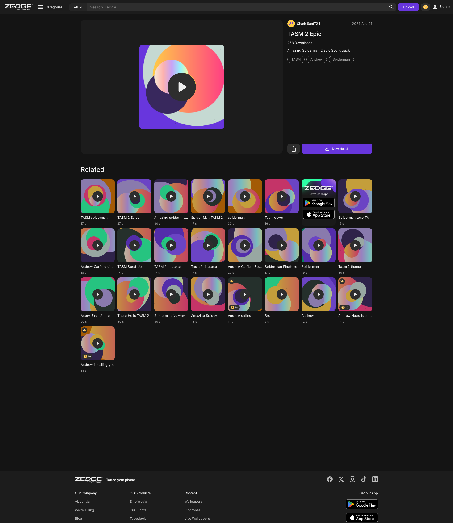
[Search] (391, 7)
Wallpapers (193, 501)
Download (340, 149)
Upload (408, 7)
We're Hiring (84, 510)
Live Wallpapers (197, 518)
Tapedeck (138, 518)
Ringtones (192, 510)
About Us (82, 501)
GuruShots (138, 510)
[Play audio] (182, 87)
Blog (78, 518)
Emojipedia (138, 501)
